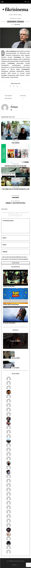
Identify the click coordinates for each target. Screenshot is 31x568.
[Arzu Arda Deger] (15, 405)
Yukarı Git (14, 564)
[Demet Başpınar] (15, 436)
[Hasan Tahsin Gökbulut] (15, 525)
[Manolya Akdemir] (15, 538)
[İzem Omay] (15, 485)
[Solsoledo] (15, 498)
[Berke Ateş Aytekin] (15, 467)
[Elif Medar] (15, 534)
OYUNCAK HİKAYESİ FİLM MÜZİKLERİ (11, 304)
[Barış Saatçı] (15, 521)
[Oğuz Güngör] (15, 552)
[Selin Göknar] (15, 472)
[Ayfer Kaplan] (15, 423)
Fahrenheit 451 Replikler (15, 341)
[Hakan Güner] (15, 476)
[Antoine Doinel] (15, 427)
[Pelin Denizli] (15, 512)
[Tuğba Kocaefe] (15, 410)
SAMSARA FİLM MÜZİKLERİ (9, 286)
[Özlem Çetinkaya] (15, 401)
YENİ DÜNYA (15, 196)
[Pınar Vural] (15, 507)
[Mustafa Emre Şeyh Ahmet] (15, 454)
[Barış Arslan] (15, 419)
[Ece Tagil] (15, 516)
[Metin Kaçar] (15, 396)
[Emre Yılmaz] (15, 445)
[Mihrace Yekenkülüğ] (15, 547)
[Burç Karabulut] (15, 414)
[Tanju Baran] (15, 387)
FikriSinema (17, 24)
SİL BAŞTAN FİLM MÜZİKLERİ (9, 323)
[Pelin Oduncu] (15, 463)
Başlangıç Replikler (16, 358)
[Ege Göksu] (15, 481)
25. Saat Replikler (15, 367)
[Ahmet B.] (15, 379)
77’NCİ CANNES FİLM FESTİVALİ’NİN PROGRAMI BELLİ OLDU (15, 189)
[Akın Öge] (15, 432)
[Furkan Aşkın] (15, 450)
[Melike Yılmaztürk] (15, 503)
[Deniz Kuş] (15, 392)
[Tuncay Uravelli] (15, 441)
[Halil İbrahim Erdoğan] (15, 383)
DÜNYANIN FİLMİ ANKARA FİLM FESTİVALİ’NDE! (15, 166)
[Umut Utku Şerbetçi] (15, 459)
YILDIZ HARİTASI (15, 143)
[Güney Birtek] (15, 530)
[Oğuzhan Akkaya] (15, 494)
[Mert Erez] (15, 543)
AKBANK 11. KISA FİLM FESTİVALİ (15, 202)
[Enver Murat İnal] (15, 490)
